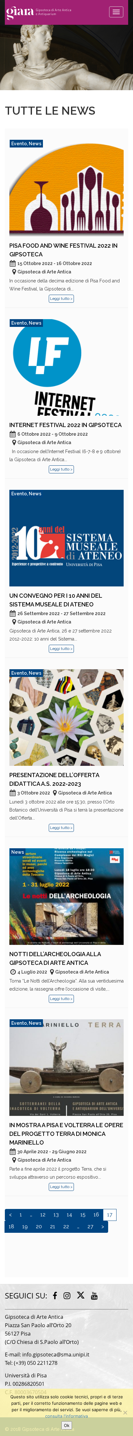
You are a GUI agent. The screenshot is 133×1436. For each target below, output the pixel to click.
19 (25, 1226)
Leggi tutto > (61, 298)
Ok (66, 1425)
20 (39, 1226)
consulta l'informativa (66, 1416)
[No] (125, 1412)
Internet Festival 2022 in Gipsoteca (65, 425)
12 (43, 1215)
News (35, 143)
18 (11, 1226)
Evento (19, 143)
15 (83, 1215)
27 (90, 1226)
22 (66, 1226)
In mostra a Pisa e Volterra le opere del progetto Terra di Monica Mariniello (66, 1134)
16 (96, 1215)
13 (56, 1215)
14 (69, 1215)
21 (52, 1226)
